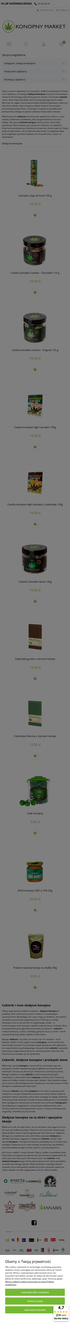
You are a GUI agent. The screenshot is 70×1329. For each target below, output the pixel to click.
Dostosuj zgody (35, 1301)
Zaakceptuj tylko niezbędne (35, 1292)
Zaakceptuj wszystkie (35, 1310)
